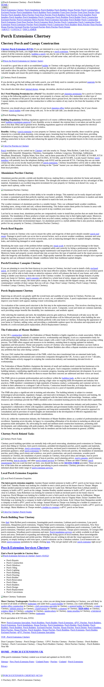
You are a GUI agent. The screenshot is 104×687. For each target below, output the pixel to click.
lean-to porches (20, 460)
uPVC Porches (80, 622)
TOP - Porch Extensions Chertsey (15, 637)
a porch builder (56, 604)
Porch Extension (41, 22)
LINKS (4, 7)
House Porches (74, 10)
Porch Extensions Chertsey (12, 10)
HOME (4, 5)
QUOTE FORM (71, 463)
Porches (29, 24)
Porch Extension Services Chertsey (25, 547)
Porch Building (47, 10)
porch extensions (50, 163)
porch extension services (42, 468)
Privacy (4, 666)
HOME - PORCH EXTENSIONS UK (22, 651)
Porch (3, 150)
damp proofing (73, 611)
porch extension (61, 51)
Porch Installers (53, 12)
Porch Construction (89, 10)
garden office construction (12, 606)
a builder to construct (50, 507)
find (7, 522)
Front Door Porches (68, 12)
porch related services (45, 460)
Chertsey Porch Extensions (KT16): (17, 49)
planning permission (73, 94)
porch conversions (32, 448)
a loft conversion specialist (46, 606)
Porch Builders (60, 10)
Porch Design (64, 27)
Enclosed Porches (8, 12)
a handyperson (41, 608)
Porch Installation (30, 17)
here (48, 542)
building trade (68, 378)
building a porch (39, 54)
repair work (58, 246)
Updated (62, 661)
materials (91, 82)
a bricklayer (96, 611)
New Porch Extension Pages (22, 661)
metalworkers (50, 611)
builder (45, 65)
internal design (31, 89)
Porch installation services (61, 532)
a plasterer (62, 608)
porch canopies (32, 278)
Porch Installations (32, 10)
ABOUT (6, 29)
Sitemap (4, 661)
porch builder (15, 110)
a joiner (97, 606)
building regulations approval (18, 122)
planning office (57, 108)
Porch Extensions (24, 20)
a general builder (75, 606)
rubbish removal (16, 608)
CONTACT (16, 29)
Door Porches (96, 24)
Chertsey (39, 150)
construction (17, 335)
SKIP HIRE (83, 608)
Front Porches (72, 15)
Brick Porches (28, 15)
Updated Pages (42, 661)
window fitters (7, 611)
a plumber (29, 611)
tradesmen (32, 604)
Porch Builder (75, 17)
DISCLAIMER (29, 29)
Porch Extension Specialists (56, 20)
